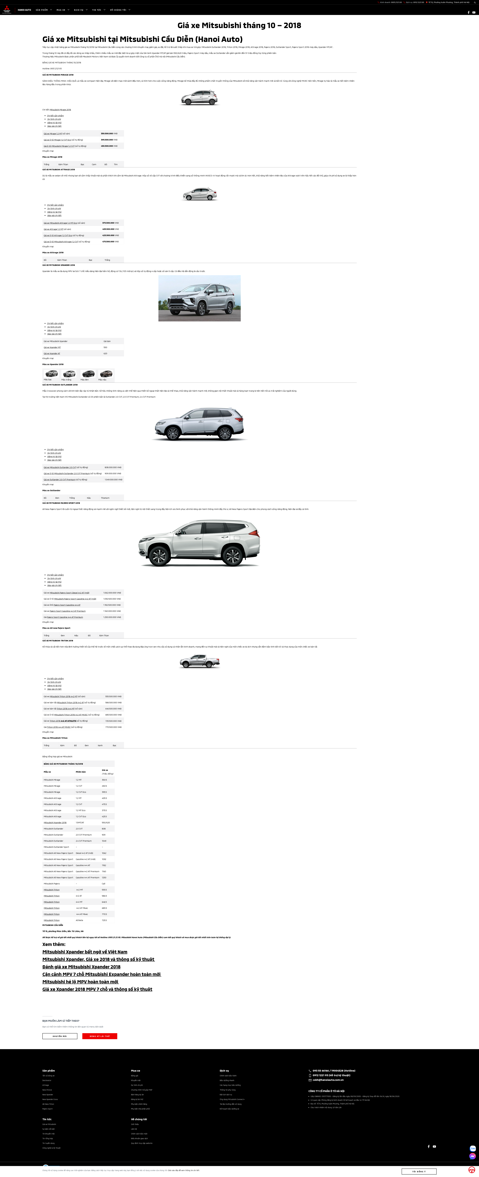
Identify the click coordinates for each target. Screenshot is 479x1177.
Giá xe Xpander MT (52, 347)
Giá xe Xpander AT (52, 353)
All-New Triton (48, 1104)
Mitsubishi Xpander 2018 (55, 822)
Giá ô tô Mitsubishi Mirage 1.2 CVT (59, 145)
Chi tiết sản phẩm (55, 115)
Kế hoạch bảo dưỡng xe (229, 1108)
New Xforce (47, 1090)
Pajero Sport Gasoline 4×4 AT (67, 604)
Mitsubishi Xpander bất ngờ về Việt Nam (84, 951)
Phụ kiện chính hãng (139, 1104)
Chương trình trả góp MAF (141, 1090)
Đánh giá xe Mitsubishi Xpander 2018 (81, 966)
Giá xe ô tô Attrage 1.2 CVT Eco (58, 235)
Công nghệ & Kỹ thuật (51, 1148)
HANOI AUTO (24, 9)
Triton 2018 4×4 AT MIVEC (59, 726)
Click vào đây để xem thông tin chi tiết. (184, 1170)
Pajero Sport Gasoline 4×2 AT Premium (68, 610)
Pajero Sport (47, 1108)
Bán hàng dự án (137, 1094)
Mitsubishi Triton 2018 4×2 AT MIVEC (71, 714)
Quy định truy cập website (141, 1143)
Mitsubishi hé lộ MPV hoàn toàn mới (80, 981)
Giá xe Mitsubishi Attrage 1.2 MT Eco (60, 222)
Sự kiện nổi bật (48, 1129)
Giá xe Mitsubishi (49, 1124)
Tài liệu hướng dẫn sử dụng (230, 1104)
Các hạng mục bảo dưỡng (230, 1085)
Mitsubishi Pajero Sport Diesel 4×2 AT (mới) (69, 592)
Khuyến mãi (135, 1080)
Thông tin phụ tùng (228, 1090)
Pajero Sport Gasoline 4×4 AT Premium (65, 617)
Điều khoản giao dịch (139, 1138)
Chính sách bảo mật (139, 1133)
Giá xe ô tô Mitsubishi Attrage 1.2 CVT (61, 241)
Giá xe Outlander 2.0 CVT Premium (59, 479)
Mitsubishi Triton (52, 889)
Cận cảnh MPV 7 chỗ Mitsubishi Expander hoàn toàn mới (101, 974)
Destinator (46, 1080)
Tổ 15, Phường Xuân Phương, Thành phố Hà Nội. (449, 2)
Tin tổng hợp (47, 1138)
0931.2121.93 (396, 2)
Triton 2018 (63, 720)
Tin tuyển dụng (48, 1143)
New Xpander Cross (50, 1099)
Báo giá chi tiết (54, 126)
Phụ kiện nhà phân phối (140, 1108)
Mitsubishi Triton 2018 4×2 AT (70, 702)
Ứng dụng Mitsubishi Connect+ (232, 1099)
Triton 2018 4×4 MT (65, 708)
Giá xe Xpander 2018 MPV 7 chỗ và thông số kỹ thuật (97, 989)
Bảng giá (134, 1075)
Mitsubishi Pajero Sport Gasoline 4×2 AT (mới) (75, 598)
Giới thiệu (135, 1124)
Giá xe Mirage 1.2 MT (53, 133)
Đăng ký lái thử (54, 122)
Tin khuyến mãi (48, 1133)
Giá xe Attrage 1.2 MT (53, 229)
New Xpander (47, 1094)
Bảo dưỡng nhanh (227, 1080)
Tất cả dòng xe (48, 1075)
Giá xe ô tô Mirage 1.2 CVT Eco (57, 139)
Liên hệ (134, 1129)
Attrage (45, 1085)
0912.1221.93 (418, 2)
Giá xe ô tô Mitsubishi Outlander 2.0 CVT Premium (67, 473)
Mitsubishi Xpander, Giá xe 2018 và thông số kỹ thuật (98, 959)
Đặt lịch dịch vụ (226, 1094)
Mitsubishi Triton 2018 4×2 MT (63, 696)
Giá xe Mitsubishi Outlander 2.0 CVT (60, 467)
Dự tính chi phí (137, 1085)
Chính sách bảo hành (228, 1075)
